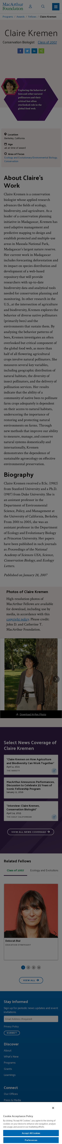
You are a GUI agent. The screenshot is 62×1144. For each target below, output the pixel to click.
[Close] (53, 1107)
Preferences (31, 1140)
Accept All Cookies (31, 1133)
